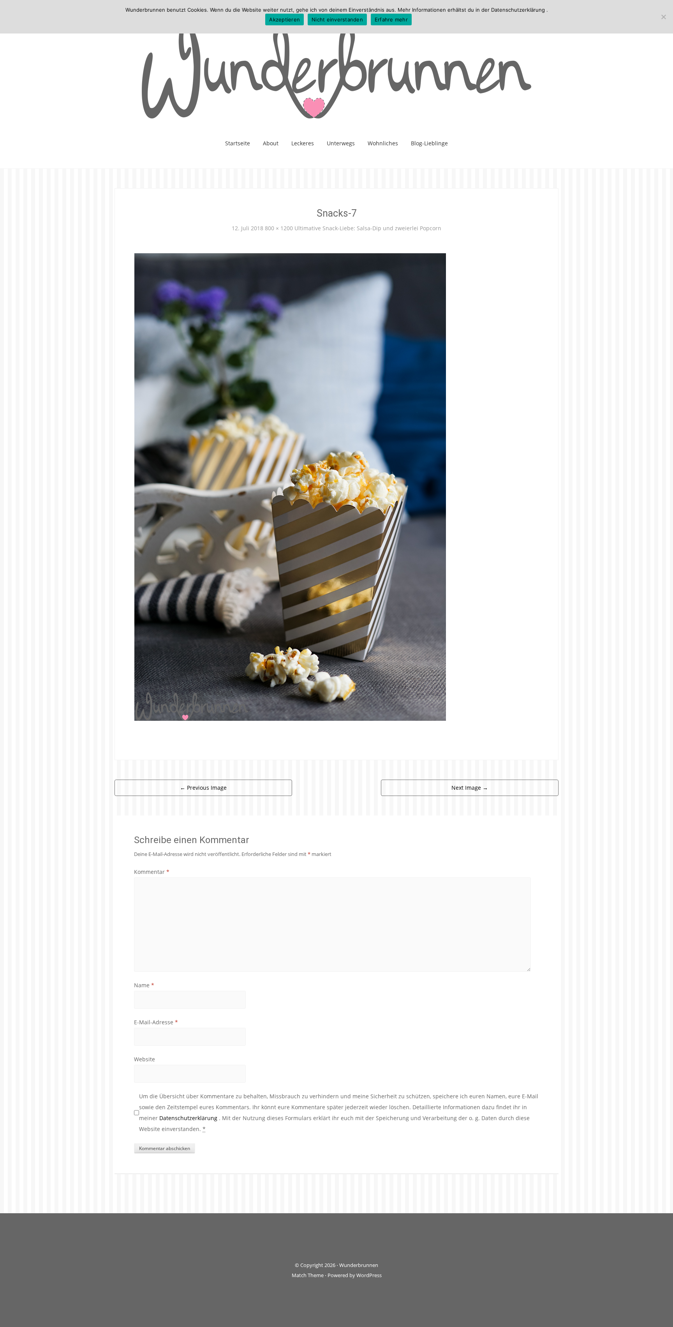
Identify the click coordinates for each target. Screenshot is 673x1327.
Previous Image (203, 787)
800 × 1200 (279, 228)
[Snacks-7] (290, 486)
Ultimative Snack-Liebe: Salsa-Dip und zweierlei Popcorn (367, 228)
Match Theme (308, 1275)
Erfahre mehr (391, 19)
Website (144, 1059)
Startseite (237, 143)
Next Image (469, 787)
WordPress (369, 1275)
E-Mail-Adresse (156, 1022)
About (270, 143)
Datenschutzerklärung (189, 1118)
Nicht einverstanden (337, 19)
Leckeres (302, 143)
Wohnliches (383, 143)
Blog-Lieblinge (429, 143)
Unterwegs (341, 143)
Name (144, 985)
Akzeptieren (284, 19)
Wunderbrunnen (358, 1265)
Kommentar (151, 871)
